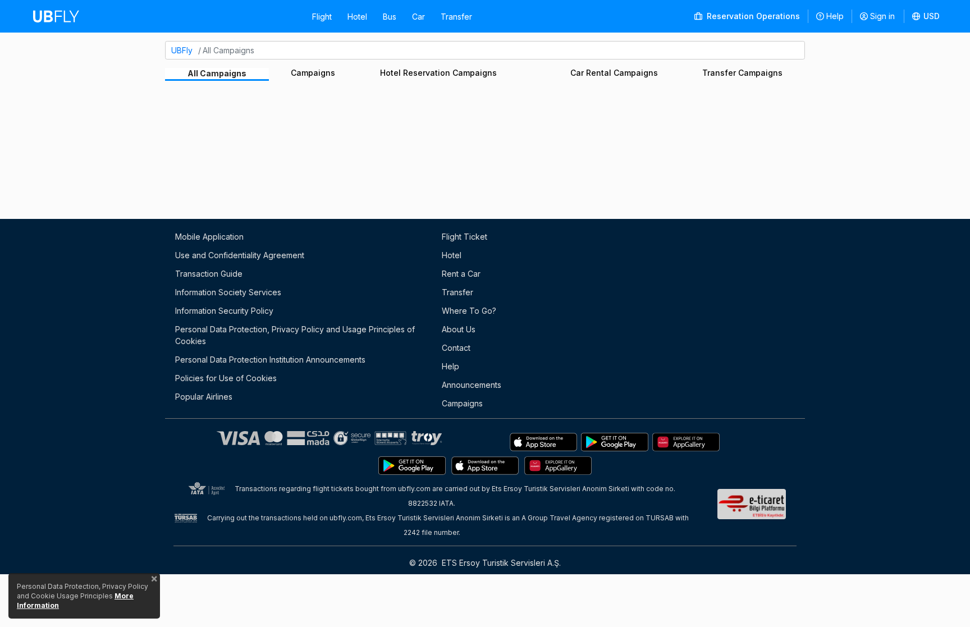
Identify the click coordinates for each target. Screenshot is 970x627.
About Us (458, 329)
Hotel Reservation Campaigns (438, 72)
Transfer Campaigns (742, 72)
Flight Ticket (464, 236)
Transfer (456, 16)
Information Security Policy (224, 310)
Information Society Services (228, 292)
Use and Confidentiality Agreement (239, 255)
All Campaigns (216, 73)
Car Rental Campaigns (614, 72)
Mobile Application (209, 236)
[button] (926, 16)
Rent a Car (461, 273)
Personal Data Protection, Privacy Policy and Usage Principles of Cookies (295, 335)
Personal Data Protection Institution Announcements (270, 359)
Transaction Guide (208, 273)
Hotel (357, 16)
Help (835, 16)
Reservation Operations (752, 16)
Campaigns (313, 72)
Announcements (471, 385)
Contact (456, 348)
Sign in (882, 16)
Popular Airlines (203, 396)
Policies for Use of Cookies (226, 378)
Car (418, 16)
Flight (322, 16)
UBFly (182, 50)
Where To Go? (469, 310)
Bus (389, 16)
